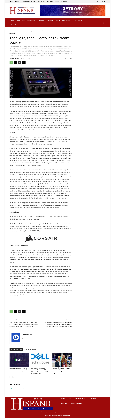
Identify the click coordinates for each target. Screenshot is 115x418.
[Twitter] (100, 1)
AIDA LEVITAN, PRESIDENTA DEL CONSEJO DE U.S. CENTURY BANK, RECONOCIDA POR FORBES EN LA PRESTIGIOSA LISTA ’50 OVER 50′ (24, 324)
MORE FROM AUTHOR (30, 349)
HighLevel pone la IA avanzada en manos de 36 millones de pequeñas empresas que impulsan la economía (19, 369)
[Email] (15, 62)
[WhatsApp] (11, 62)
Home (11, 31)
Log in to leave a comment (17, 388)
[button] (103, 23)
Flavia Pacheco (15, 58)
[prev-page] (11, 377)
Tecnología (17, 31)
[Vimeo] (102, 1)
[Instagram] (98, 1)
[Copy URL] (24, 62)
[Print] (19, 62)
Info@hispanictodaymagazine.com (60, 415)
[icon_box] (64, 2)
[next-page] (13, 377)
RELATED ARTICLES (16, 349)
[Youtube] (104, 1)
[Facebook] (96, 1)
